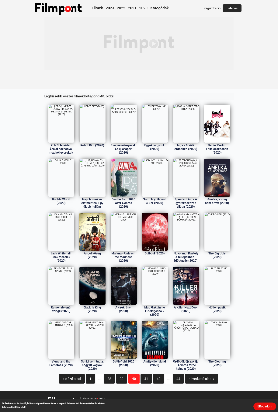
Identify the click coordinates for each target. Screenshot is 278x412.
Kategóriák (159, 8)
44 (178, 379)
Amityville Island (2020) (154, 363)
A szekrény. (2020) (123, 309)
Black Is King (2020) (92, 309)
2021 (132, 8)
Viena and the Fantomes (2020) (61, 363)
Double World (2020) (61, 201)
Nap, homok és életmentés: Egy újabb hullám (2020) (92, 205)
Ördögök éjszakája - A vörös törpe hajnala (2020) (186, 365)
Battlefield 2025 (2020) (123, 363)
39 (121, 379)
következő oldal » (201, 379)
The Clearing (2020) (217, 363)
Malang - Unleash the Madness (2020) (123, 257)
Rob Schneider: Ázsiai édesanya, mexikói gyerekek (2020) (61, 151)
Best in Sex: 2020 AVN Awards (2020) (123, 203)
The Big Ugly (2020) (217, 255)
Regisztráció (212, 8)
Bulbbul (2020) (155, 253)
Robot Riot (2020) (92, 145)
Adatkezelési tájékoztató (14, 407)
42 (158, 379)
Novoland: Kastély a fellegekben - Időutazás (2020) (186, 257)
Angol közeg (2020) (92, 255)
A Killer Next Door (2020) (186, 309)
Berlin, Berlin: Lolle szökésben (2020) (217, 149)
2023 (110, 8)
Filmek (97, 8)
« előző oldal (72, 379)
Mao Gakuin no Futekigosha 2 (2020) (154, 311)
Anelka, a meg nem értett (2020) (217, 201)
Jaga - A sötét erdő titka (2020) (185, 147)
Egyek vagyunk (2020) (154, 147)
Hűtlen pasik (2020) (217, 309)
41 (146, 379)
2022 (121, 8)
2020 (143, 8)
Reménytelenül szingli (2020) (61, 309)
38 (109, 379)
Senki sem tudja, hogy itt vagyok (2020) (92, 365)
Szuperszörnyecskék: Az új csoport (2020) (125, 149)
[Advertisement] (139, 43)
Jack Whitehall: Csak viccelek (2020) (60, 257)
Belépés (232, 8)
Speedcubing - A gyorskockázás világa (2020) (186, 203)
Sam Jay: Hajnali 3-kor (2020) (154, 201)
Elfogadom (264, 406)
